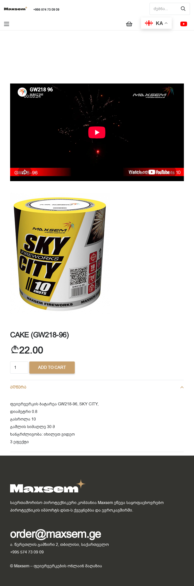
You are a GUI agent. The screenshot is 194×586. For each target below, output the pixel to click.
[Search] (183, 8)
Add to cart (52, 367)
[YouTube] (183, 24)
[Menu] (6, 24)
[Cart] (129, 24)
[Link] (16, 9)
